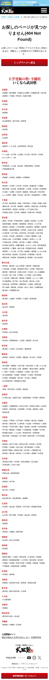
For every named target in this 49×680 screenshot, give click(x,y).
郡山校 (30, 146)
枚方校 (34, 421)
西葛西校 (23, 224)
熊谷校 (5, 186)
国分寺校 (39, 233)
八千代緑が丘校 (32, 209)
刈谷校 (5, 369)
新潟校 (5, 299)
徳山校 (27, 515)
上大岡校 (28, 275)
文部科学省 (36, 637)
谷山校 (16, 616)
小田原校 (6, 269)
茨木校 (5, 427)
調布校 (40, 230)
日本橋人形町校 (8, 245)
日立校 (27, 154)
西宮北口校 (24, 444)
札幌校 (5, 93)
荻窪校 (12, 227)
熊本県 (4, 588)
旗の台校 (21, 248)
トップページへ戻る (24, 62)
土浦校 (20, 154)
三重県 (4, 386)
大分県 (4, 596)
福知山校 (6, 412)
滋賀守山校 (17, 398)
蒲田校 (5, 251)
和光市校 (41, 192)
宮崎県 (4, 604)
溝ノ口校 (13, 275)
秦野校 (28, 278)
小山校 (13, 166)
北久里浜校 (24, 281)
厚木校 (5, 266)
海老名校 (6, 284)
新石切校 (6, 436)
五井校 (16, 212)
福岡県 (4, 553)
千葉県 (4, 200)
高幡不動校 (20, 245)
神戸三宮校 (14, 444)
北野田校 (36, 433)
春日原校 (33, 560)
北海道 (4, 89)
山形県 (4, 134)
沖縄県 (4, 621)
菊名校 (5, 290)
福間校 (23, 566)
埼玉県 (4, 182)
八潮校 (43, 195)
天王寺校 (19, 421)
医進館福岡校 (14, 560)
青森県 (4, 101)
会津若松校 (22, 146)
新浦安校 (13, 203)
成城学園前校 (14, 230)
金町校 (43, 227)
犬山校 (27, 378)
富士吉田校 (14, 332)
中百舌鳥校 (40, 436)
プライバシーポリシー (29, 664)
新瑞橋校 (13, 378)
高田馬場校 (7, 224)
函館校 (5, 96)
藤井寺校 (31, 436)
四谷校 (5, 227)
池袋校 (26, 221)
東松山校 (33, 192)
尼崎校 (34, 453)
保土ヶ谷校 (29, 287)
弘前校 (5, 104)
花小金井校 (39, 257)
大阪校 (5, 421)
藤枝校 (25, 357)
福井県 (4, 320)
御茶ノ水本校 (8, 221)
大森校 (28, 242)
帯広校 (18, 96)
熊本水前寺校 (14, 591)
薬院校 (35, 563)
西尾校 (23, 375)
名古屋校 (6, 366)
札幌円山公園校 (23, 93)
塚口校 (12, 453)
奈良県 (4, 458)
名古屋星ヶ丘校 (15, 369)
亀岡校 (35, 409)
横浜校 (12, 266)
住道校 (28, 424)
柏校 (19, 203)
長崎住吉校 (32, 583)
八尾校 (43, 424)
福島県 (4, 142)
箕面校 (27, 427)
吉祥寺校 (23, 233)
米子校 (12, 482)
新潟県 (4, 295)
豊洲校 (34, 251)
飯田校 (28, 340)
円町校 (5, 409)
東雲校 (13, 257)
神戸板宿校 (29, 447)
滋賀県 (4, 394)
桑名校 (25, 389)
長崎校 (5, 583)
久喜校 (5, 192)
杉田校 (20, 287)
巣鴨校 (5, 230)
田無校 (25, 239)
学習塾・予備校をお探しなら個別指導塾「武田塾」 (26, 667)
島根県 (4, 486)
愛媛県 (4, 536)
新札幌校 (13, 93)
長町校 (23, 121)
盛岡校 (5, 113)
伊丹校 (38, 444)
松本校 (5, 340)
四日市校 (11, 389)
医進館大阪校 (8, 433)
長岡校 (18, 299)
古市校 (42, 430)
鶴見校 (22, 278)
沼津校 (18, 357)
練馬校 (37, 227)
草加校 (35, 189)
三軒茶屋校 (20, 227)
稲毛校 (22, 209)
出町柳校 (21, 409)
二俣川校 (6, 278)
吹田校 (34, 427)
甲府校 (5, 332)
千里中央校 (14, 427)
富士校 (32, 357)
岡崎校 (13, 366)
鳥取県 (4, 478)
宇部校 (20, 515)
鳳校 (21, 427)
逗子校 (15, 281)
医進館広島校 (36, 507)
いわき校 (13, 146)
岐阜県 (4, 345)
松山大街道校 (14, 540)
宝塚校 (12, 447)
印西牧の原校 (8, 212)
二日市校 (24, 560)
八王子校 (38, 224)
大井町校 (6, 233)
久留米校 (31, 557)
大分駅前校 (7, 600)
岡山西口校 (7, 498)
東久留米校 (7, 254)
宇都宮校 (6, 166)
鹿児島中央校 (8, 616)
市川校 (5, 203)
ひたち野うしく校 (9, 158)
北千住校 (14, 233)
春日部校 (6, 189)
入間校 (12, 192)
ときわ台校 (42, 251)
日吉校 (30, 272)
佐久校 (35, 340)
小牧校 (27, 372)
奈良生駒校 (25, 462)
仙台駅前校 (7, 121)
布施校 (35, 430)
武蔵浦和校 (36, 195)
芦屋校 (5, 447)
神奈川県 (5, 262)
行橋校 (12, 563)
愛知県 (4, 362)
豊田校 (42, 369)
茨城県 (4, 151)
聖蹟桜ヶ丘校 (36, 236)
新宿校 (15, 224)
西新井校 (6, 257)
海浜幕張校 (7, 209)
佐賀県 (4, 571)
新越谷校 (33, 186)
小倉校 (15, 557)
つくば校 (6, 154)
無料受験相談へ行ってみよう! (24, 676)
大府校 (30, 375)
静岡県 (4, 354)
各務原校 (28, 349)
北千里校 (23, 436)
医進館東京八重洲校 (25, 257)
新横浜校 (36, 266)
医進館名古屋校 (20, 381)
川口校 (18, 186)
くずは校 (17, 433)
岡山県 (4, 495)
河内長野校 (42, 427)
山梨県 (4, 328)
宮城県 (4, 117)
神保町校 (19, 236)
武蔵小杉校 (22, 272)
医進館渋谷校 (31, 248)
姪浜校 (40, 560)
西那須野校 (29, 166)
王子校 (20, 251)
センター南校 (38, 278)
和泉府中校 (27, 433)
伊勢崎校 (26, 177)
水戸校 (13, 154)
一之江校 (13, 251)
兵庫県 (4, 440)
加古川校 (19, 447)
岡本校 (5, 453)
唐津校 (12, 574)
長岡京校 (13, 409)
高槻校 (40, 421)
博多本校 (23, 557)
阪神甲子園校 (8, 450)
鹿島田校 (23, 284)
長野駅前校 (14, 340)
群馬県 (4, 174)
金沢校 (5, 315)
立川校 (40, 221)
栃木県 (4, 162)
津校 (4, 389)
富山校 (5, 307)
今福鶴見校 (27, 430)
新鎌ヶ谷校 (42, 203)
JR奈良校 (6, 465)
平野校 (12, 421)
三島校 (39, 357)
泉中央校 (16, 121)
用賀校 (35, 242)
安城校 (16, 375)
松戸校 (13, 206)
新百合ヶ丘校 (34, 281)
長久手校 (35, 372)
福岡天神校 (7, 557)
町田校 (33, 221)
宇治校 (28, 409)
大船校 (30, 284)
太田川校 (21, 366)
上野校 (27, 236)
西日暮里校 (42, 245)
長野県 (4, 337)
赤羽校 (23, 230)
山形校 (5, 138)
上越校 (12, 299)
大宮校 (12, 186)
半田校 (12, 372)
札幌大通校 (27, 96)
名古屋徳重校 (8, 375)
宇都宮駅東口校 (8, 169)
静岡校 (5, 357)
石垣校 (18, 625)
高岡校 (12, 307)
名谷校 (40, 453)
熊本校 (5, 591)
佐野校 (37, 166)
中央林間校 (7, 281)
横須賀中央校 (23, 269)
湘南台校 (14, 278)
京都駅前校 (14, 406)
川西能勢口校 (36, 450)
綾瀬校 (27, 251)
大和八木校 (16, 465)
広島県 (4, 503)
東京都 (4, 217)
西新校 (5, 560)
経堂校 (15, 254)
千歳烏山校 (7, 242)
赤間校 (28, 563)
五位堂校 (34, 462)
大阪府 (4, 417)
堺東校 (27, 421)
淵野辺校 (38, 284)
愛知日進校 (34, 369)
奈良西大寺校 (8, 462)
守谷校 (40, 154)
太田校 (12, 177)
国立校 (38, 254)
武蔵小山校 (7, 239)
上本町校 (21, 424)
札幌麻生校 (35, 93)
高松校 (5, 532)
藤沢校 (28, 266)
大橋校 (5, 563)
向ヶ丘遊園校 (39, 272)
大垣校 (12, 349)
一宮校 (5, 372)
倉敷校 (25, 498)
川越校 (40, 186)
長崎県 (4, 579)
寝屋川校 (13, 424)
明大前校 (31, 233)
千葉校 (34, 203)
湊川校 (26, 450)
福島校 (5, 146)
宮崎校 (5, 608)
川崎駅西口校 (14, 290)
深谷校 (18, 192)
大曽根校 (19, 372)
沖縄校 (12, 625)
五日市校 (26, 507)
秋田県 (4, 126)
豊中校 (5, 424)
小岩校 (5, 236)
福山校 (12, 507)
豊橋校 (25, 369)
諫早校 (23, 583)
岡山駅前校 (17, 498)
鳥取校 (5, 482)
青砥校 (40, 248)
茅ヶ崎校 (6, 287)
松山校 (5, 540)
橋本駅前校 (15, 473)
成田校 (27, 206)
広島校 (5, 507)
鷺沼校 (13, 287)
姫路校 (5, 444)
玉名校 (23, 591)
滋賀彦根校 (27, 398)
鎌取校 (23, 212)
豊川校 (20, 378)
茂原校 (15, 209)
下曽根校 (6, 566)
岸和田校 (36, 424)
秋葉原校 (6, 248)
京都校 (5, 406)
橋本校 (5, 272)
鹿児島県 (5, 613)
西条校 (18, 507)
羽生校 (20, 195)
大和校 (32, 269)
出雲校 (12, 490)
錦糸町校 (29, 227)
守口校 (5, 430)
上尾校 (28, 189)
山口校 (5, 515)
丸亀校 (12, 532)
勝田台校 (6, 206)
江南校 (5, 378)
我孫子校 (31, 212)
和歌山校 (6, 473)
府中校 (22, 242)
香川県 (4, 528)
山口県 (4, 511)
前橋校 (18, 177)
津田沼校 (26, 203)
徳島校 (5, 523)
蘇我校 (38, 212)
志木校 (13, 189)
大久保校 (26, 453)
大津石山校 (7, 398)
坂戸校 (27, 195)
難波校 (12, 430)
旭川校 (43, 93)
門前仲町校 (18, 221)
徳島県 (4, 520)
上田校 (22, 340)
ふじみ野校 (7, 195)
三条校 (25, 299)
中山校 (5, 275)
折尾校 (42, 563)
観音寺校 (19, 532)
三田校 (37, 447)
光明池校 (14, 436)
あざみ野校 (20, 266)
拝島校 (15, 242)
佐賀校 (5, 574)
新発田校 (33, 299)
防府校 (34, 515)
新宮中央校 (20, 563)
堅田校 (42, 398)
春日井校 (29, 366)
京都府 (4, 402)
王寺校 (16, 462)
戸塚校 (20, 275)
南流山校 (35, 206)
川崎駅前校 (39, 287)
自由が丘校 (32, 230)
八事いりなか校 (40, 366)
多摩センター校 (35, 239)
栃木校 (20, 166)
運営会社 (15, 664)
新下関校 (13, 515)
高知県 (4, 545)
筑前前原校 (15, 566)
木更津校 (43, 206)
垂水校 (18, 453)
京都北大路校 (34, 406)
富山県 (4, 303)
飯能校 (25, 192)
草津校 (35, 398)
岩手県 (4, 109)
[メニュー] (44, 10)
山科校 (43, 406)
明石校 (32, 444)
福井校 (5, 324)
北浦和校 (43, 189)
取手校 (34, 154)
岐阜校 (5, 349)
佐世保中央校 (14, 583)
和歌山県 (5, 470)
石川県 (4, 312)
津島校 (34, 378)
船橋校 (20, 206)
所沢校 (25, 186)
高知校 (5, 549)
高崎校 (5, 177)
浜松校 (12, 357)
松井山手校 (24, 406)
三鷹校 (13, 248)
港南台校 (13, 272)
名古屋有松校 (8, 381)
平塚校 (13, 269)
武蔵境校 (31, 254)
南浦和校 (21, 189)
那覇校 (5, 625)
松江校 (5, 490)
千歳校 (12, 96)
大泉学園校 (17, 239)
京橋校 (18, 430)
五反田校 (23, 254)
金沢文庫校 (37, 275)
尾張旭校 (38, 375)
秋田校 (5, 129)
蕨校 (14, 195)
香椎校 (38, 557)
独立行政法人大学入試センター (16, 637)
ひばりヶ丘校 (31, 245)
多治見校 (19, 349)
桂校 (41, 409)
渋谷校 (12, 236)
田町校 (30, 224)
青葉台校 (39, 269)
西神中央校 (18, 450)
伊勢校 (18, 389)
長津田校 (14, 284)
